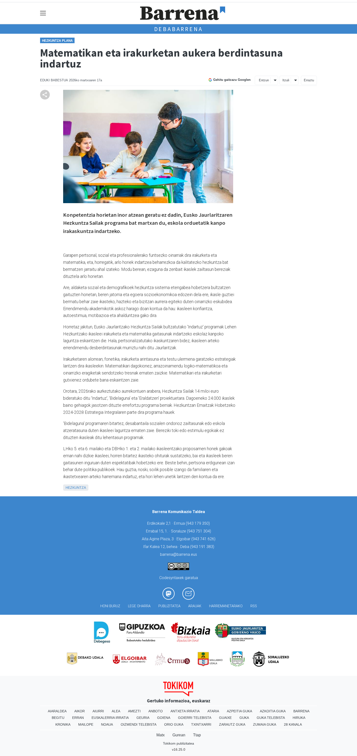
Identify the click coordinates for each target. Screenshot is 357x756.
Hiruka (299, 718)
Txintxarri (201, 724)
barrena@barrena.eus (178, 554)
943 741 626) (204, 539)
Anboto (155, 711)
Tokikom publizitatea (178, 743)
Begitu (58, 718)
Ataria (213, 711)
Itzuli (285, 80)
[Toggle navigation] (43, 13)
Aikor (79, 711)
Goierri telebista (194, 718)
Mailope (85, 724)
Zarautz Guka (232, 724)
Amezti (134, 711)
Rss (253, 606)
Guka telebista (271, 718)
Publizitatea (169, 606)
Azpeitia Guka (239, 711)
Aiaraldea (57, 711)
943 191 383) (202, 546)
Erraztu (309, 80)
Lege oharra (139, 606)
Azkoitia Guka (273, 711)
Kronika (62, 724)
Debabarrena (178, 29)
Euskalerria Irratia (110, 718)
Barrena (301, 711)
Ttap (197, 735)
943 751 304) (199, 531)
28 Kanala (293, 724)
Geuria (142, 718)
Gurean (178, 735)
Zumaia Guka (264, 724)
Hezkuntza (76, 488)
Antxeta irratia (185, 711)
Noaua (107, 724)
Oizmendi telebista (138, 724)
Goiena (163, 718)
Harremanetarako (226, 606)
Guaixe (225, 718)
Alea (116, 711)
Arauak (194, 606)
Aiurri (98, 711)
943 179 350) (198, 523)
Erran (78, 718)
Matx (160, 735)
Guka (244, 718)
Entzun (264, 80)
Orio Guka (173, 724)
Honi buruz (110, 606)
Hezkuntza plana (57, 40)
